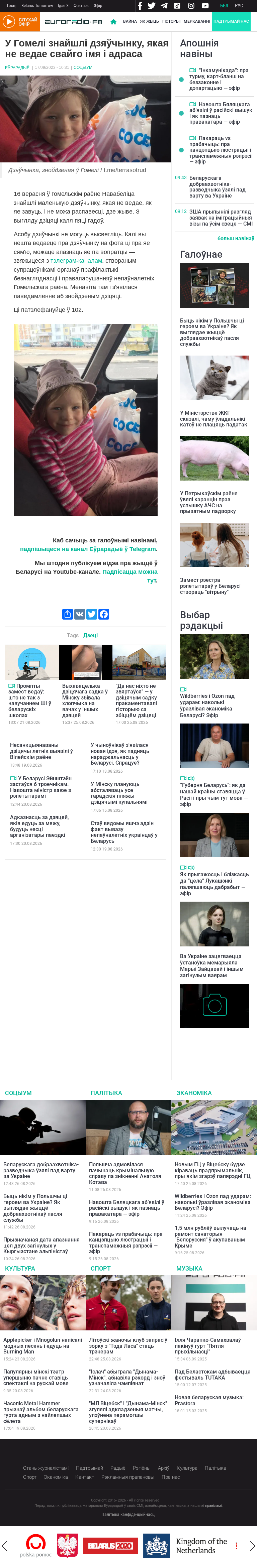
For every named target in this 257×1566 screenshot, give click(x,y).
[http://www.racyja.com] (203, 1546)
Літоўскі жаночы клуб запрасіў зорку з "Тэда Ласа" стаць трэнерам (128, 1346)
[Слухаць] (191, 778)
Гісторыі (171, 21)
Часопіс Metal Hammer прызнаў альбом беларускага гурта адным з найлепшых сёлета (41, 1412)
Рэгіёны (142, 1468)
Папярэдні (4, 1546)
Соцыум (83, 67)
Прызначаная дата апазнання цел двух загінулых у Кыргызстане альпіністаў (41, 1245)
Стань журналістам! (46, 1468)
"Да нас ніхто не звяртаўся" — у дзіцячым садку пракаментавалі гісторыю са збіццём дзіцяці (136, 701)
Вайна (130, 21)
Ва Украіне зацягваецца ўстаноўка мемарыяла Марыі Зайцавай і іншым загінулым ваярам (212, 966)
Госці (11, 5)
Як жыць (149, 21)
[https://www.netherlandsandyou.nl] (149, 1546)
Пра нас (171, 1477)
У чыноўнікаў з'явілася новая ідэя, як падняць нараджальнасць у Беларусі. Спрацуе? (120, 754)
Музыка (189, 1268)
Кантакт (84, 1477)
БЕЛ (224, 6)
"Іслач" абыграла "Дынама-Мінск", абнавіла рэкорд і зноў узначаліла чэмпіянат (127, 1377)
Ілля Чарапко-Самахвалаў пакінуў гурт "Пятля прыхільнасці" (208, 1346)
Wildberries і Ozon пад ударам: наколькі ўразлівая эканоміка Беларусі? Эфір (207, 706)
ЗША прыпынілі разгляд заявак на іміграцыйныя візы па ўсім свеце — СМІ (221, 218)
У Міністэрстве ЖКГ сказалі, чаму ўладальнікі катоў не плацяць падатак (213, 419)
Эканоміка (194, 1092)
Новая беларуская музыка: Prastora (209, 1400)
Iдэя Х (63, 5)
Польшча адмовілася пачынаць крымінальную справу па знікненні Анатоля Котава (125, 1173)
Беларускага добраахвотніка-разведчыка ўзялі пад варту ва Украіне (217, 187)
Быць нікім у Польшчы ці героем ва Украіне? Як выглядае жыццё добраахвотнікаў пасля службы (212, 332)
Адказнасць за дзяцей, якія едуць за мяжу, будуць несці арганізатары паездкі (39, 826)
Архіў (163, 1468)
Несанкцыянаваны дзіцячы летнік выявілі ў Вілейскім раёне (41, 751)
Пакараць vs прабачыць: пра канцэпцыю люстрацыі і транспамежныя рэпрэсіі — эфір (221, 150)
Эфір (98, 5)
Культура (20, 1268)
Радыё (117, 1468)
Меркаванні (197, 21)
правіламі (213, 1506)
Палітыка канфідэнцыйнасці (128, 1514)
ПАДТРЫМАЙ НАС (231, 21)
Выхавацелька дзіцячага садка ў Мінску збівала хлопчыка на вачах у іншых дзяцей (85, 701)
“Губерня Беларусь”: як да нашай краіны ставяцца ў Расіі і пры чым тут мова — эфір (214, 795)
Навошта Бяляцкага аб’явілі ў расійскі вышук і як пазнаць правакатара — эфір (220, 113)
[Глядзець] (11, 686)
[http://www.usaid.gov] (228, 1546)
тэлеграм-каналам (76, 260)
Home (113, 21)
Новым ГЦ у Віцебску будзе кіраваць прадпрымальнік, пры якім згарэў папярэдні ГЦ (213, 1170)
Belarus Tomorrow (37, 5)
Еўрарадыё (17, 68)
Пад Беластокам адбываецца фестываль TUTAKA (213, 1374)
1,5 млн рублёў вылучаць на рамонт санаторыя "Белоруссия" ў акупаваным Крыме (210, 1237)
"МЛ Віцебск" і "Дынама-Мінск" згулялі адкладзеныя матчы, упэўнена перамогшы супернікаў (128, 1412)
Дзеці (90, 635)
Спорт (101, 1268)
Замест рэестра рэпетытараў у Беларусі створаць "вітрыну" (210, 586)
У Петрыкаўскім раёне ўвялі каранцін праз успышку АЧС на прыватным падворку (209, 502)
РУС (239, 6)
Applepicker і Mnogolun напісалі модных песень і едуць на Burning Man (42, 1346)
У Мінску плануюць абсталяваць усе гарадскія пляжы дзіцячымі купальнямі (119, 793)
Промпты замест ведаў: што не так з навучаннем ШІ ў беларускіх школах (29, 701)
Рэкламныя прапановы (127, 1477)
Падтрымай (89, 1468)
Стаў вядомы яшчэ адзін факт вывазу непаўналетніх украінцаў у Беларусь (124, 832)
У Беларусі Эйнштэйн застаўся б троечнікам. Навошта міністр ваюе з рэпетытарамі (41, 787)
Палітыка (106, 1092)
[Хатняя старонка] (73, 21)
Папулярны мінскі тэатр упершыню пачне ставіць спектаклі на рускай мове (36, 1377)
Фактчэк (81, 5)
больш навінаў (236, 238)
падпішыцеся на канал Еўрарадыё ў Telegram (88, 549)
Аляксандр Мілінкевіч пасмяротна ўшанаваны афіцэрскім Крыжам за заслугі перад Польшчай (209, 1045)
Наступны (252, 1546)
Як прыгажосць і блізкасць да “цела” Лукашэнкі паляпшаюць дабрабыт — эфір (214, 884)
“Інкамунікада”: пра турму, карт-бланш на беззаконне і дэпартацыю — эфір (219, 79)
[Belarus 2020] (73, 1546)
